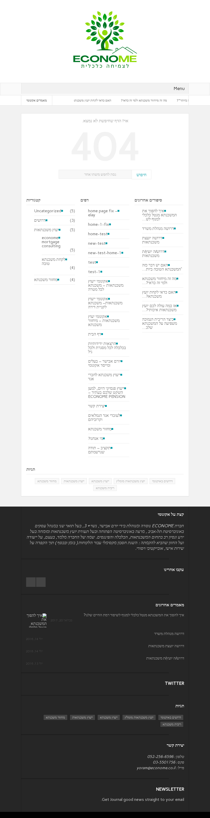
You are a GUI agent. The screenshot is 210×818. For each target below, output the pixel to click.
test (92, 262)
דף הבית (94, 334)
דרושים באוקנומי (162, 481)
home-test (98, 234)
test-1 (94, 272)
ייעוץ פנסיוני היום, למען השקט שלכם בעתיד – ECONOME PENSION (106, 392)
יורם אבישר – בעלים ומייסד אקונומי (104, 363)
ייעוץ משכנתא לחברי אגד (104, 377)
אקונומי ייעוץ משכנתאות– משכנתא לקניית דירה (105, 303)
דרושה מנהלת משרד (158, 229)
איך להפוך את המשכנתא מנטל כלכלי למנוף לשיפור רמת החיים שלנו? (133, 615)
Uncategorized (47, 211)
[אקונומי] (105, 39)
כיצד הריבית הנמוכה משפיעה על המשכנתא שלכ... (159, 323)
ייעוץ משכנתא (100, 481)
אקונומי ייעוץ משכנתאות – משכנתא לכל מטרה (105, 285)
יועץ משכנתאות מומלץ (130, 481)
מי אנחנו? (95, 438)
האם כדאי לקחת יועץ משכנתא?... (159, 294)
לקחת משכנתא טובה (53, 261)
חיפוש (141, 174)
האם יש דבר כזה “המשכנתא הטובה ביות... (162, 267)
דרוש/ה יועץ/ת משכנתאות (153, 254)
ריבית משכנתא (105, 488)
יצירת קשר (96, 406)
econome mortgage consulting (51, 242)
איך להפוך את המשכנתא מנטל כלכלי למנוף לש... (159, 215)
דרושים (40, 220)
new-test (97, 243)
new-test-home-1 (104, 253)
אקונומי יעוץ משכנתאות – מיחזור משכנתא (104, 321)
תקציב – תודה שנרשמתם (99, 450)
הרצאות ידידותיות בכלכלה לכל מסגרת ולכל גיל (107, 348)
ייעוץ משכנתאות (74, 481)
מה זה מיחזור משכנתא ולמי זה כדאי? (154, 100)
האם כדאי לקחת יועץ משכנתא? (101, 100)
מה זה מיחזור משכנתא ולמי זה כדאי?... (159, 281)
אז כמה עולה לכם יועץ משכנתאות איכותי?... (159, 308)
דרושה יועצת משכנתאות (152, 240)
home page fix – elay (103, 213)
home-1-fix (98, 224)
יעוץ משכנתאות (46, 230)
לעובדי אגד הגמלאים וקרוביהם (104, 417)
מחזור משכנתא (45, 280)
